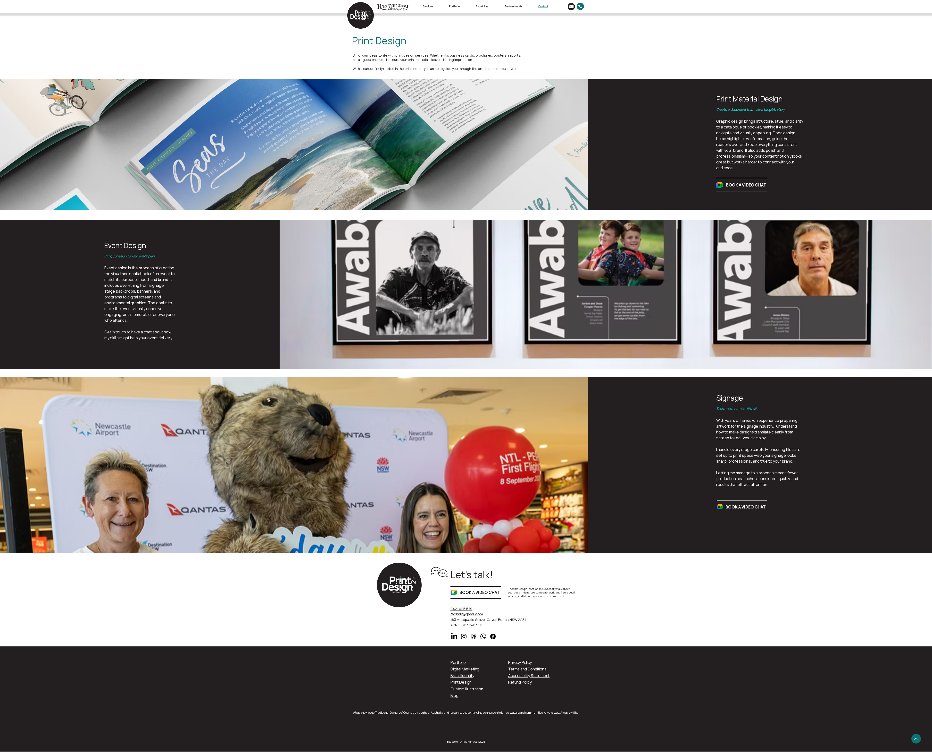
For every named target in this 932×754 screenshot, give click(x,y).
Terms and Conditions (527, 669)
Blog (454, 695)
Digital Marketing (464, 669)
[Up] (916, 739)
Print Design (461, 682)
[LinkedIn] (454, 636)
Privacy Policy (520, 662)
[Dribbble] (473, 636)
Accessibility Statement (528, 675)
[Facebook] (493, 636)
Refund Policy (520, 682)
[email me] (571, 6)
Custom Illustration (466, 689)
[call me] (580, 6)
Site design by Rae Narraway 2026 (466, 741)
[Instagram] (463, 636)
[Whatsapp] (483, 636)
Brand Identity (462, 675)
